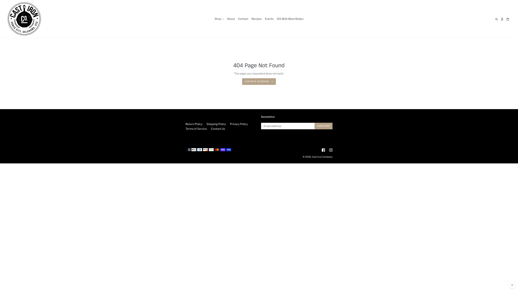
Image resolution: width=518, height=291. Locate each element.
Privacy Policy (239, 124)
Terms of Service (196, 128)
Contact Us (218, 128)
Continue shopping (257, 81)
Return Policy (193, 124)
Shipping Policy (216, 124)
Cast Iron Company (322, 156)
